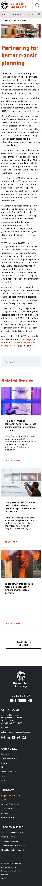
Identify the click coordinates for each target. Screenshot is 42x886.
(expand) (6, 20)
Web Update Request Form (12, 832)
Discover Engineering (10, 804)
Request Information (10, 795)
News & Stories (19, 20)
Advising (4, 813)
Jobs (3, 780)
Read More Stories (23, 643)
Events (4, 763)
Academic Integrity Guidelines (13, 845)
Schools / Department (10, 771)
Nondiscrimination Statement (10, 871)
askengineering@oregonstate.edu (15, 732)
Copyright (4, 875)
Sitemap (3, 878)
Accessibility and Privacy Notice (11, 863)
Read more (11, 460)
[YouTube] (14, 737)
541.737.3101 (6, 727)
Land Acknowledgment (8, 867)
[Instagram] (3, 737)
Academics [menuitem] (10, 14)
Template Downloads (10, 841)
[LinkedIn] (9, 737)
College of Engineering (18, 5)
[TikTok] (19, 737)
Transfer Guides (8, 808)
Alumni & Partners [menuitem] (28, 14)
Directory (5, 754)
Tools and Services (9, 758)
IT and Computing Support (12, 850)
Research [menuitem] (18, 14)
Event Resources (8, 837)
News (3, 767)
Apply (3, 800)
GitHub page (25, 339)
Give (3, 776)
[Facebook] (24, 737)
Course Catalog (7, 817)
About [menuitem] (3, 14)
